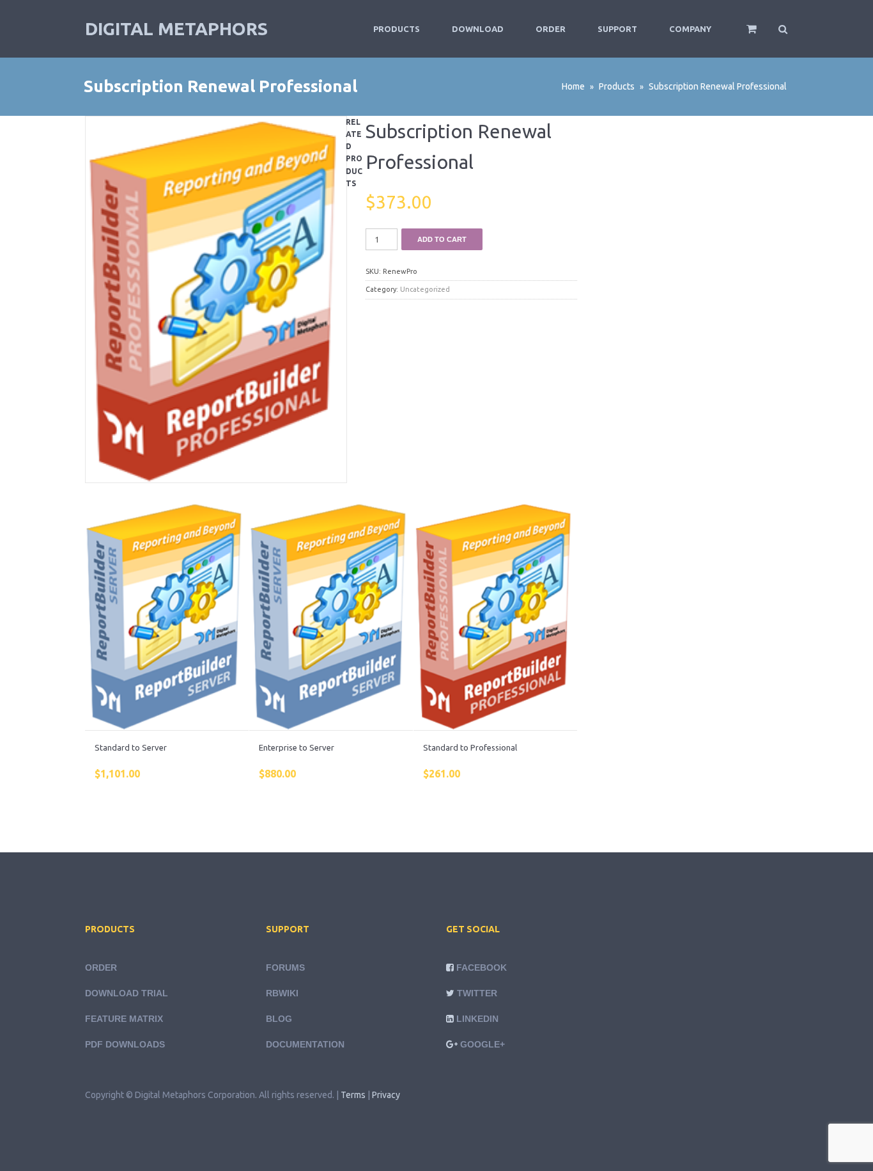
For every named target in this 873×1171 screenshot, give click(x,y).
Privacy (386, 1095)
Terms (353, 1095)
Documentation (305, 1044)
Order (551, 28)
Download (478, 28)
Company (690, 28)
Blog (279, 1019)
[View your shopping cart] (743, 34)
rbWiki (282, 993)
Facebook (481, 967)
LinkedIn (477, 1019)
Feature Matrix (124, 1019)
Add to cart (442, 239)
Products (396, 28)
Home (573, 86)
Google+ (482, 1044)
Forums (285, 967)
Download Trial (126, 993)
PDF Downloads (125, 1044)
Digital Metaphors (176, 28)
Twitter (477, 993)
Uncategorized (425, 289)
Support (617, 28)
